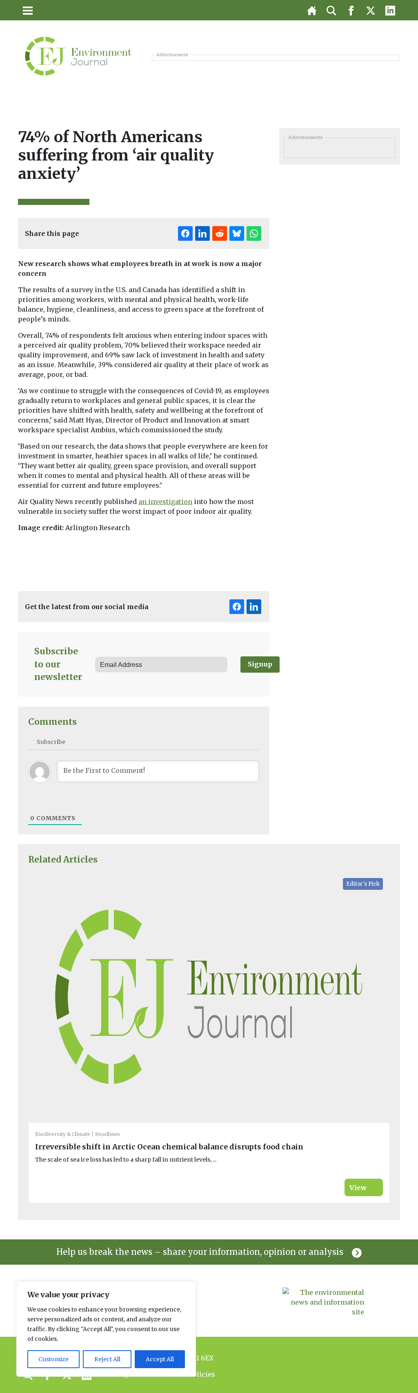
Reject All (107, 1359)
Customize (53, 1359)
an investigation (165, 501)
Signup (260, 664)
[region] (106, 1329)
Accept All (160, 1359)
